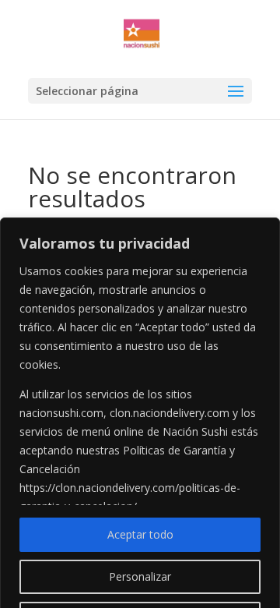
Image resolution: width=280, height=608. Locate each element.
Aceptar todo (140, 534)
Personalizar (140, 576)
